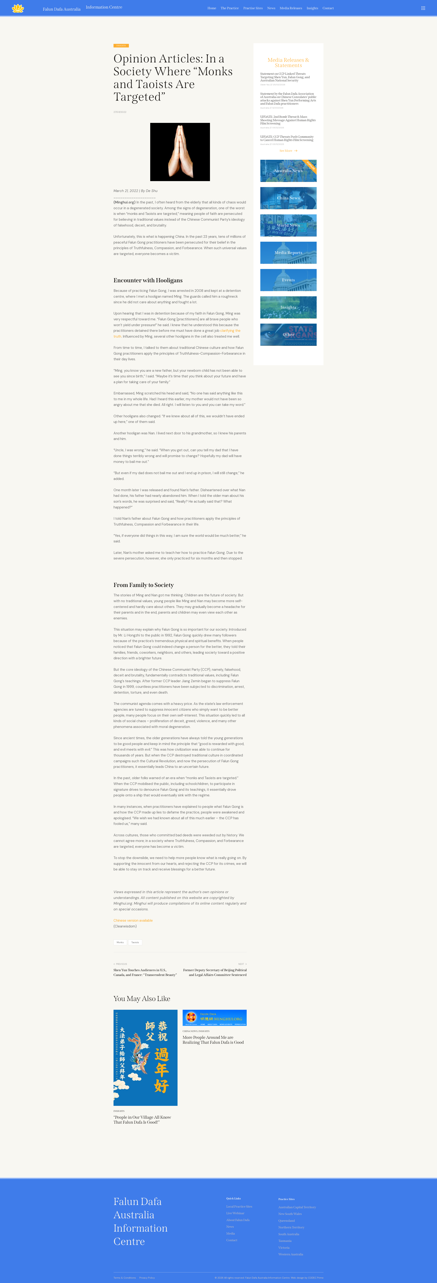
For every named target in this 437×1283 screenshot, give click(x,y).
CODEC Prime (315, 1277)
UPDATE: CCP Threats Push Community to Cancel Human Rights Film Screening (287, 138)
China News (190, 1031)
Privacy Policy (147, 1277)
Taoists (135, 942)
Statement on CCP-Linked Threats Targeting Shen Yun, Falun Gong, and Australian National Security (285, 77)
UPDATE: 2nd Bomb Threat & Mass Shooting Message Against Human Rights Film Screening (288, 120)
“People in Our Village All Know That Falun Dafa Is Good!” (142, 1120)
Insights (121, 46)
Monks (120, 942)
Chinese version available (133, 920)
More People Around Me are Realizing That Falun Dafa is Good (213, 1040)
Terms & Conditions (125, 1277)
